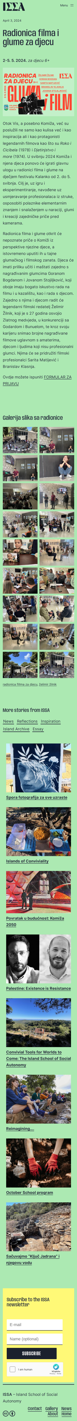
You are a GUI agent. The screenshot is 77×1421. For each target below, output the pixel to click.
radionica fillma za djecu (20, 684)
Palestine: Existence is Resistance (38, 988)
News (8, 721)
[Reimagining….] (38, 1099)
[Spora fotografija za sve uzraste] (38, 768)
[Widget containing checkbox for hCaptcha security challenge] (35, 1369)
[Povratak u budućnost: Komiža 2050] (38, 892)
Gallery (51, 1409)
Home (67, 1414)
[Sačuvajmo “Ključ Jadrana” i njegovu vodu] (38, 1227)
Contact (35, 1409)
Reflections (27, 721)
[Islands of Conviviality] (38, 832)
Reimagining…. (20, 1128)
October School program (29, 1192)
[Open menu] (66, 5)
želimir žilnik (48, 684)
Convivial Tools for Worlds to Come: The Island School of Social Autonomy (38, 1058)
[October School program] (38, 1163)
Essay (38, 729)
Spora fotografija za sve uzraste (36, 797)
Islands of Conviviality (27, 861)
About (53, 1414)
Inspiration (50, 721)
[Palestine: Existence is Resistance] (38, 959)
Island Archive (16, 729)
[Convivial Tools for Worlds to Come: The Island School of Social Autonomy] (38, 1023)
